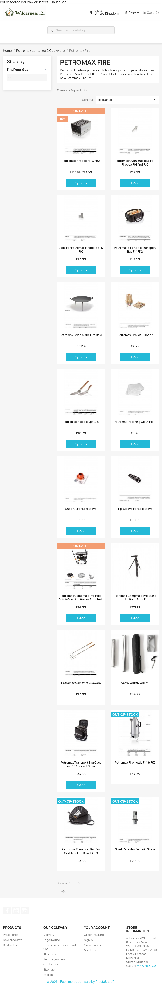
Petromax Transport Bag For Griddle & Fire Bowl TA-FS (81, 851)
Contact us (51, 964)
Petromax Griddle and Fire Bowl (81, 335)
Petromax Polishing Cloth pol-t (135, 422)
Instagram (25, 910)
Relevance (127, 99)
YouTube (16, 910)
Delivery (48, 935)
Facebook (7, 910)
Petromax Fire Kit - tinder (135, 335)
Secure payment (54, 959)
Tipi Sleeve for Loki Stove (135, 509)
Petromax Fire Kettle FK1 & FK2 (135, 762)
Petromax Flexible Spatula (81, 422)
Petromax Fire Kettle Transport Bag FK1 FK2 (135, 249)
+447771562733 (146, 966)
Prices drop (11, 935)
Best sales (10, 945)
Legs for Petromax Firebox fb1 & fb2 (81, 249)
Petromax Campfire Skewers (81, 683)
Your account (97, 927)
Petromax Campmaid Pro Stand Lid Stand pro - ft (135, 597)
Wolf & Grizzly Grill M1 (135, 683)
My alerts (90, 950)
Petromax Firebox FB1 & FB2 (81, 161)
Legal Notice (51, 940)
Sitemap (49, 969)
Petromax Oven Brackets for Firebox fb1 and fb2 (134, 162)
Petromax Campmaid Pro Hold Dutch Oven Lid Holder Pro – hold (80, 597)
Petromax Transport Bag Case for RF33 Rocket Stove (81, 764)
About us (49, 954)
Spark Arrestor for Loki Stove (135, 849)
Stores (48, 975)
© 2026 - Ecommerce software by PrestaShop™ (81, 982)
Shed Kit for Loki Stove (81, 509)
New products (12, 940)
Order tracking (94, 935)
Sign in (88, 940)
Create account (94, 945)
